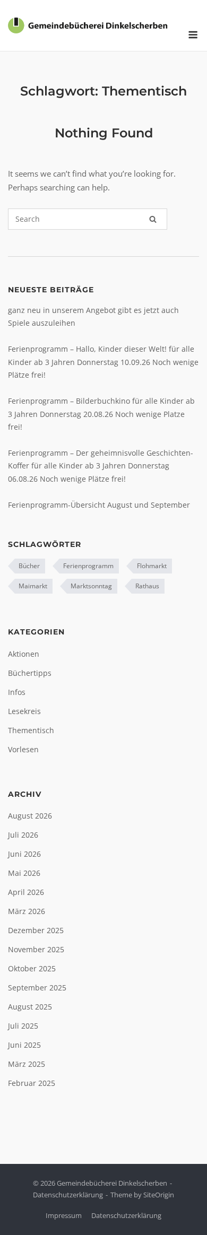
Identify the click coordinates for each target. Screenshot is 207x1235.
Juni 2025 (24, 1045)
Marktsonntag (91, 585)
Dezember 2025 (36, 930)
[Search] (153, 219)
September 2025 (37, 987)
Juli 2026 (23, 835)
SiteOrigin (158, 1194)
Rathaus (147, 585)
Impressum (64, 1215)
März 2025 (26, 1064)
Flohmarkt (152, 565)
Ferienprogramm (88, 565)
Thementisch (31, 730)
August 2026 (30, 816)
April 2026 (26, 892)
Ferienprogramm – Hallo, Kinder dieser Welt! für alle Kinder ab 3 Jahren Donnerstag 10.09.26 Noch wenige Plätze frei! (103, 362)
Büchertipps (29, 673)
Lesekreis (24, 711)
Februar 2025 (31, 1083)
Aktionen (23, 654)
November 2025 (36, 949)
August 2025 (30, 1007)
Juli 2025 (23, 1026)
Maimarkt (33, 585)
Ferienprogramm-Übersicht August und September (99, 505)
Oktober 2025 (32, 968)
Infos (16, 692)
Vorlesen (23, 749)
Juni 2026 (24, 854)
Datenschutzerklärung (68, 1194)
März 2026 (26, 911)
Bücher (29, 565)
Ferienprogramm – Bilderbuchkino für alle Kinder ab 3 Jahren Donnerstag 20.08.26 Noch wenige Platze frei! (101, 414)
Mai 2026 (24, 873)
